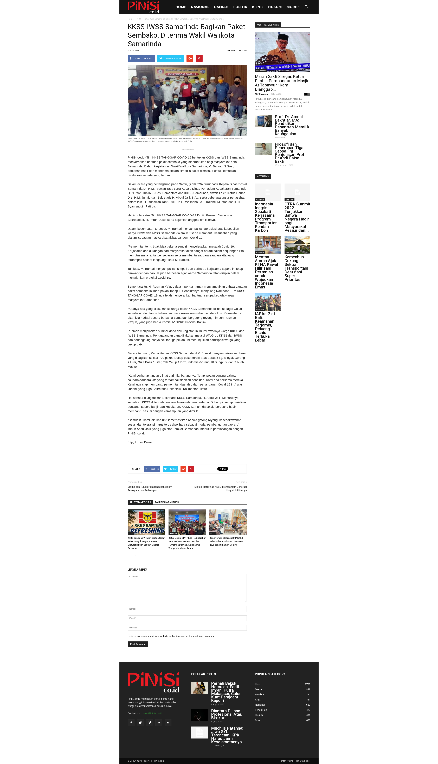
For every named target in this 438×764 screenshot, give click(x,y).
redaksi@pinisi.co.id (151, 713)
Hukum (275, 6)
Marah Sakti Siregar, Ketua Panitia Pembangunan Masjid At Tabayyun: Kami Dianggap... (282, 83)
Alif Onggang (261, 94)
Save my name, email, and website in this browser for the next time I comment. (173, 636)
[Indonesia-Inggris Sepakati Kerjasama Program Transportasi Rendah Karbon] (268, 192)
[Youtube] (168, 722)
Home (180, 6)
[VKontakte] (158, 722)
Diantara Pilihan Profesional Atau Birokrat (226, 714)
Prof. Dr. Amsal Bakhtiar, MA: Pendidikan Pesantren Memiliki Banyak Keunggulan (292, 125)
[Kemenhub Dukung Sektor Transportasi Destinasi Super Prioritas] (298, 245)
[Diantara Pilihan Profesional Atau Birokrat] (199, 715)
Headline (173, 533)
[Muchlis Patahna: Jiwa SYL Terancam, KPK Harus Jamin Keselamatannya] (199, 732)
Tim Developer (303, 760)
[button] (306, 7)
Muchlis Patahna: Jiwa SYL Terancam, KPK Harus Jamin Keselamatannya (227, 735)
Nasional (200, 6)
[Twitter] (140, 722)
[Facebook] (131, 722)
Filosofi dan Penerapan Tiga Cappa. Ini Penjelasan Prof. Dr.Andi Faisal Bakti (290, 153)
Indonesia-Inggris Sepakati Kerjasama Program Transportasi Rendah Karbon (267, 217)
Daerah (221, 6)
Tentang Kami (286, 760)
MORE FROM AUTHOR (167, 502)
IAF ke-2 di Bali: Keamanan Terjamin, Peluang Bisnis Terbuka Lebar (265, 327)
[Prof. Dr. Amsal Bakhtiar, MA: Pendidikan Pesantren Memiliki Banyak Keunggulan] (263, 121)
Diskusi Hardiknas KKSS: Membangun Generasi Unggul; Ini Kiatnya (221, 488)
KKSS (139, 18)
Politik (240, 6)
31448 (244, 50)
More (292, 6)
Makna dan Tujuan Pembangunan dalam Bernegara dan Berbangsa (150, 488)
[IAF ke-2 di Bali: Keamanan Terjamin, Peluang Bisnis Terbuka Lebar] (268, 302)
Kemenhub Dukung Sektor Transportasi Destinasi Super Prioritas (296, 268)
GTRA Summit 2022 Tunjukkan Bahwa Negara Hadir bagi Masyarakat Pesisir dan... (297, 217)
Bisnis (257, 6)
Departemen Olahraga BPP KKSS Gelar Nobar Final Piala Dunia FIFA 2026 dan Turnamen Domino (226, 541)
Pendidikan (261, 709)
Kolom (258, 684)
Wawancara (261, 71)
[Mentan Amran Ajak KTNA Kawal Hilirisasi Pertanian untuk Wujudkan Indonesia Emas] (268, 245)
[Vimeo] (149, 722)
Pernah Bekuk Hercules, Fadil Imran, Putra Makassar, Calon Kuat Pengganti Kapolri (226, 692)
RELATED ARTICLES (140, 502)
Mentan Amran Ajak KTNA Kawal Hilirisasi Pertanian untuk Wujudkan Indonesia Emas (266, 272)
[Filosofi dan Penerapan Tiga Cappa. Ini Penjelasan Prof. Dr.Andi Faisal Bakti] (263, 149)
